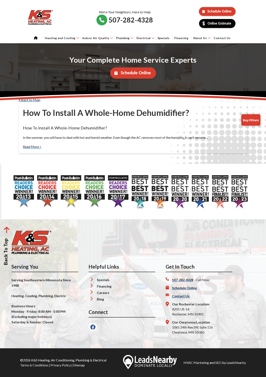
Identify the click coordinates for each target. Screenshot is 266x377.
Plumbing (123, 38)
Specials (164, 38)
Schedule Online (219, 11)
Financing (181, 38)
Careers (103, 293)
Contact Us (222, 38)
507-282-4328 (182, 280)
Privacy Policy (60, 365)
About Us (200, 38)
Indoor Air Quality (95, 38)
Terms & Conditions (34, 365)
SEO (218, 363)
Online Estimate (219, 23)
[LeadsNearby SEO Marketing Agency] (150, 362)
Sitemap (79, 365)
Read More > (32, 147)
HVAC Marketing (196, 363)
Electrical (144, 38)
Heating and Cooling (60, 38)
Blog (100, 299)
